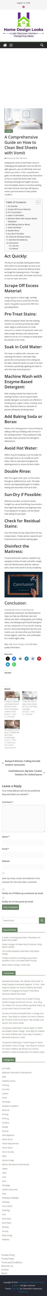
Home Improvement (10, 1143)
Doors (4, 1097)
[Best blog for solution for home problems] (5, 45)
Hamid (24, 158)
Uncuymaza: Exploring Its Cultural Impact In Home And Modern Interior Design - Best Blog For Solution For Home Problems (23, 1031)
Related (15, 248)
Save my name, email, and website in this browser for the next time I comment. (21, 880)
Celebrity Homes (8, 1081)
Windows (5, 1239)
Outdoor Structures (10, 1189)
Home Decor (7, 1139)
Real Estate (6, 1218)
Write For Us (7, 1266)
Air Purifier (6, 1068)
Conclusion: (14, 243)
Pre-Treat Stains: (15, 212)
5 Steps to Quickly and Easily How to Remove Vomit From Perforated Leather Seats (12, 706)
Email (5, 848)
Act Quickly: (13, 206)
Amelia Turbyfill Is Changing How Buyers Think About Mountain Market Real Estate (22, 990)
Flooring (5, 1118)
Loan (4, 1177)
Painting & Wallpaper (10, 1198)
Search (42, 920)
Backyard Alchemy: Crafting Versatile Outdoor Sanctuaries (22, 763)
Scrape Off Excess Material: (19, 209)
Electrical (5, 1110)
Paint (4, 1193)
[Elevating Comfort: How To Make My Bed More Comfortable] (12, 724)
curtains (5, 1093)
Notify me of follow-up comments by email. (22, 893)
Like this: (15, 246)
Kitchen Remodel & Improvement (15, 1164)
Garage (5, 1127)
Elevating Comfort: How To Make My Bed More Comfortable (12, 734)
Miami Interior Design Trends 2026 (16, 965)
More (4, 1181)
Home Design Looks (21, 644)
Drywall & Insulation (10, 1106)
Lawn (4, 1173)
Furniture (5, 1122)
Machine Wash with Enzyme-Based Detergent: (22, 220)
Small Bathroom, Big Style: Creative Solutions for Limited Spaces (25, 773)
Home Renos (7, 1147)
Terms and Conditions (11, 1262)
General (5, 1131)
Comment (7, 802)
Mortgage (6, 1185)
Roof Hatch (6, 1223)
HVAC (4, 1156)
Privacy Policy (7, 1258)
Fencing (5, 1114)
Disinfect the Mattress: (18, 240)
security (5, 1231)
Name (5, 836)
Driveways (6, 1102)
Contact (5, 1269)
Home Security (8, 1152)
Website (6, 861)
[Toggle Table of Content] (37, 202)
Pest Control (7, 1206)
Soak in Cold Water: (16, 215)
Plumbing (6, 1210)
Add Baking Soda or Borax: (19, 224)
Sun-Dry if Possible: (16, 233)
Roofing (5, 1227)
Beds (4, 1077)
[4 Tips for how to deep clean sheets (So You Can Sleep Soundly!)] (30, 695)
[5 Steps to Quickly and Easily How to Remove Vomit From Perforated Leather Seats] (12, 695)
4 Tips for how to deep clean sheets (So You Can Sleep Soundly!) (29, 705)
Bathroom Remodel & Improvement (17, 1072)
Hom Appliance (8, 1135)
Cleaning (9, 131)
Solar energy (7, 1235)
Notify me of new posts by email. (17, 901)
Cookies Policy (8, 1255)
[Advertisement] (23, 73)
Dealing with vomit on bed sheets (18, 610)
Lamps (5, 1168)
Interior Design (8, 1160)
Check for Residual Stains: (20, 237)
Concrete (5, 1089)
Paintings (5, 1202)
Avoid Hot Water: (15, 227)
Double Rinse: (13, 230)
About (4, 1273)
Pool (4, 1214)
